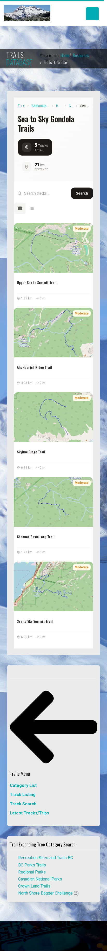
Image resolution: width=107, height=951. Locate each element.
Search (82, 193)
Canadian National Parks (40, 879)
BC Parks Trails (32, 865)
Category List (23, 785)
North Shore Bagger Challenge (48, 893)
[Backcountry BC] (27, 13)
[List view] (32, 208)
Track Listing (23, 794)
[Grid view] (20, 208)
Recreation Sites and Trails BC (45, 857)
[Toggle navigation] (92, 13)
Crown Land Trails (34, 886)
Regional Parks (32, 872)
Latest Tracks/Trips (29, 813)
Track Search (23, 803)
